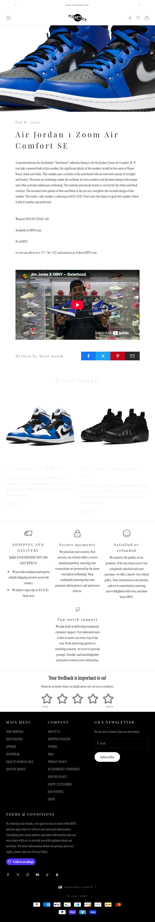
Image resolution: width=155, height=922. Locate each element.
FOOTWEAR (13, 754)
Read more (12, 503)
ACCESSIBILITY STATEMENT (64, 769)
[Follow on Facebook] (8, 875)
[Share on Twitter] (103, 356)
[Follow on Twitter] (18, 875)
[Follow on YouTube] (37, 875)
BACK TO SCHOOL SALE (19, 762)
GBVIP (51, 799)
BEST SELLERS (14, 739)
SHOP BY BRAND (16, 769)
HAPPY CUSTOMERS (60, 784)
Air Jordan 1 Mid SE (35, 468)
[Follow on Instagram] (27, 875)
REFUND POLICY (57, 776)
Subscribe (107, 757)
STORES (52, 746)
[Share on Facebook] (88, 356)
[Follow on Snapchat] (57, 875)
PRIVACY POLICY (57, 762)
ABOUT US (54, 731)
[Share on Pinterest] (118, 356)
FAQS (50, 754)
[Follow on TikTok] (47, 875)
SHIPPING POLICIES (59, 739)
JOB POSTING (55, 791)
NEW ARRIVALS (14, 731)
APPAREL (11, 746)
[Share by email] (132, 356)
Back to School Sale (77, 5)
